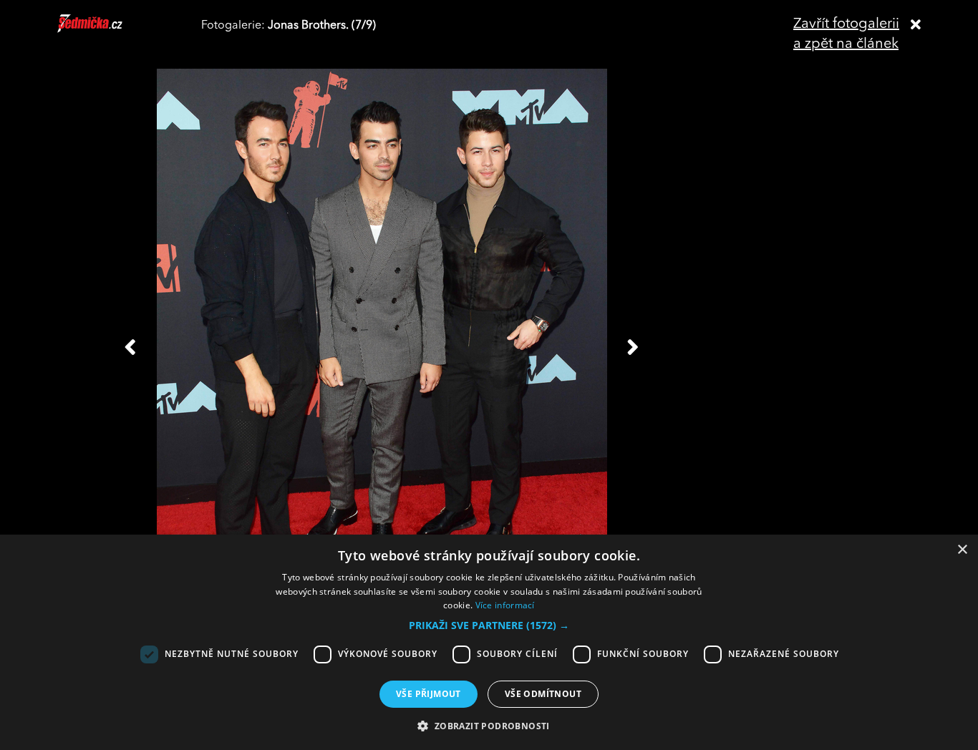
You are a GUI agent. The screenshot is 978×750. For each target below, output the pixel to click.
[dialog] (489, 642)
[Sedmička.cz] (107, 30)
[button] (489, 625)
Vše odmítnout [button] (543, 694)
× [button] (962, 550)
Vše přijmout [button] (428, 694)
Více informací (505, 605)
